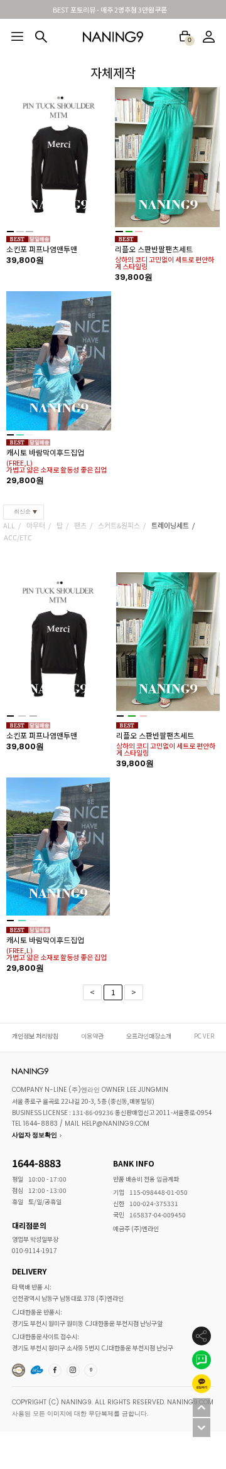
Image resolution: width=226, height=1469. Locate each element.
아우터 (35, 525)
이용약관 (92, 1035)
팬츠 (80, 525)
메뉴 (17, 36)
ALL (9, 525)
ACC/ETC (18, 537)
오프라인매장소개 (148, 1035)
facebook (56, 1370)
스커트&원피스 (119, 525)
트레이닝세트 (170, 525)
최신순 (22, 512)
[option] (113, 284)
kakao (92, 1370)
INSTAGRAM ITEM (74, 1370)
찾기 (41, 37)
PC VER (204, 1035)
